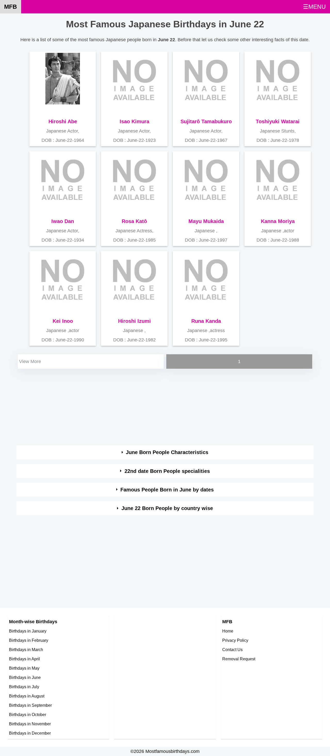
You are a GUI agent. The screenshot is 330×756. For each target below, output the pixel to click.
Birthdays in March (26, 649)
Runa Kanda (206, 321)
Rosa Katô (134, 221)
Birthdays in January (27, 631)
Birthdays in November (30, 723)
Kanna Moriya (278, 221)
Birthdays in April (24, 658)
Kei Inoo (63, 321)
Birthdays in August (26, 696)
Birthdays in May (24, 668)
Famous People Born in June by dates (167, 489)
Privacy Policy (235, 640)
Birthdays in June (25, 677)
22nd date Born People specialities (167, 471)
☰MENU (314, 6)
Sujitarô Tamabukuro (206, 121)
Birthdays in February (28, 640)
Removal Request (238, 658)
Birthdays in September (30, 705)
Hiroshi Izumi (134, 321)
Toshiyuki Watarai (278, 121)
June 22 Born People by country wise (167, 508)
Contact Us (232, 649)
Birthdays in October (27, 714)
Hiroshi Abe (62, 121)
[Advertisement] (165, 406)
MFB (10, 6)
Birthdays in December (30, 733)
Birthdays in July (24, 686)
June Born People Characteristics (167, 452)
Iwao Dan (62, 221)
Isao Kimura (134, 121)
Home (227, 631)
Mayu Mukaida (206, 221)
